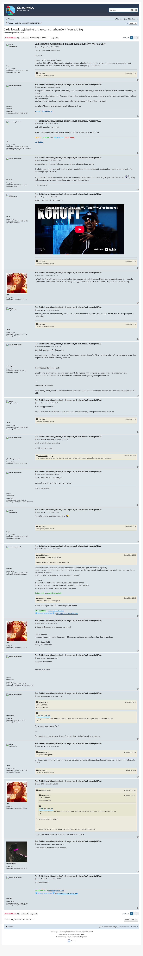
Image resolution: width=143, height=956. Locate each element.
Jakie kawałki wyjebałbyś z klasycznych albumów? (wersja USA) (43, 29)
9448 (12, 571)
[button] (137, 37)
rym (36, 142)
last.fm (37, 111)
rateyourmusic (47, 111)
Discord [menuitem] (73, 941)
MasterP (9, 180)
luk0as (22, 33)
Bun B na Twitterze (43, 716)
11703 (13, 69)
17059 (13, 145)
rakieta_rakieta (42, 456)
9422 (12, 462)
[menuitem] (133, 19)
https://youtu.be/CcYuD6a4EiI (67, 614)
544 (12, 183)
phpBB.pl (82, 934)
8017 (12, 111)
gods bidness (11, 863)
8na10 (8, 493)
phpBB (67, 931)
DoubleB (9, 568)
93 (12, 369)
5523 (12, 866)
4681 (12, 498)
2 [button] (134, 37)
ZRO (7, 294)
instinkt (16, 33)
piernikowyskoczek (13, 459)
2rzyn (8, 66)
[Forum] (10, 10)
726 (12, 298)
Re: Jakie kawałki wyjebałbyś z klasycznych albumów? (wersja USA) (68, 84)
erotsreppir (10, 366)
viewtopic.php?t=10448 (56, 611)
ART (7, 141)
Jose (39, 73)
